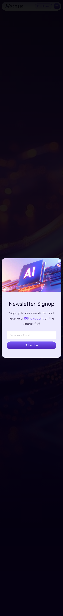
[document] (31, 308)
